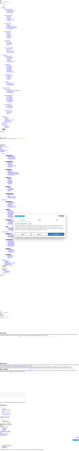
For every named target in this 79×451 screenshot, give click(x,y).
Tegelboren (10, 183)
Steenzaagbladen (11, 243)
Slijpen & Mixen (8, 254)
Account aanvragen (3, 150)
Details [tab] (39, 219)
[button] (39, 139)
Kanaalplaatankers (11, 215)
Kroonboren (10, 180)
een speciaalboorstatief (32, 367)
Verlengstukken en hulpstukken (13, 173)
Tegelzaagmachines (11, 236)
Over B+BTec (5, 267)
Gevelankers (10, 222)
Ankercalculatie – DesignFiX (10, 262)
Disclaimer (4, 446)
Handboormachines (11, 157)
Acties (4, 265)
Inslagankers (10, 214)
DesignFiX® (7, 272)
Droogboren (10, 178)
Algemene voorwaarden (6, 445)
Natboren (9, 179)
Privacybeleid (4, 447)
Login (1, 432)
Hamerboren (7, 186)
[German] (2, 142)
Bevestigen (4, 199)
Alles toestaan (56, 234)
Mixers (9, 257)
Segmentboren (10, 181)
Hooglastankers (10, 213)
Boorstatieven (10, 164)
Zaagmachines (8, 233)
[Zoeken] (1, 148)
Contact (3, 273)
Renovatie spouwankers (12, 216)
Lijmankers (10, 204)
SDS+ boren (10, 187)
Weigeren (23, 234)
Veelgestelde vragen (3, 434)
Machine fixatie (10, 171)
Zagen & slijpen (5, 231)
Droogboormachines (11, 158)
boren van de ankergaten (6, 364)
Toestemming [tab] (22, 219)
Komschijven (10, 256)
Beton (9, 195)
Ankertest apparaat (11, 229)
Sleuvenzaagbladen (11, 244)
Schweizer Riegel (11, 220)
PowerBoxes (10, 166)
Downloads (4, 270)
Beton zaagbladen (11, 242)
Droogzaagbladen (11, 241)
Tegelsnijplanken (11, 249)
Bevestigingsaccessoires (12, 206)
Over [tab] (57, 219)
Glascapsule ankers (11, 202)
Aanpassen (39, 234)
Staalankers (7, 209)
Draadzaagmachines (11, 235)
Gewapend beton (11, 194)
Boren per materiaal (9, 193)
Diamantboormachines (12, 156)
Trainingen (7, 261)
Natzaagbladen (10, 240)
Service (6, 226)
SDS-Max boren (11, 188)
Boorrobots (10, 163)
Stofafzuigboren (11, 189)
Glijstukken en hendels (12, 165)
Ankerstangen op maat (12, 228)
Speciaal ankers (8, 219)
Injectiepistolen (10, 205)
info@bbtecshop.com (6, 414)
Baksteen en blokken (11, 196)
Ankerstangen (10, 210)
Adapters (9, 170)
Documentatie (7, 271)
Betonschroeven (11, 211)
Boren (3, 153)
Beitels (9, 190)
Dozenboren (10, 182)
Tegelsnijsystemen (11, 250)
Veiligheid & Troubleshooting (13, 172)
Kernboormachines (9, 155)
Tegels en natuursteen (12, 197)
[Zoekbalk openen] (0, 311)
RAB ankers (10, 221)
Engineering (7, 260)
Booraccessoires (8, 169)
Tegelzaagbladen (11, 245)
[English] (2, 141)
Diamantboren (8, 177)
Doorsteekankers (11, 212)
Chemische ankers (8, 201)
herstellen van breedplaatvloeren (20, 365)
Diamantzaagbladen (9, 239)
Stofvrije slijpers (11, 255)
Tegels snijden (8, 248)
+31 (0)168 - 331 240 (6, 412)
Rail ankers (10, 223)
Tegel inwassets (11, 251)
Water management (11, 174)
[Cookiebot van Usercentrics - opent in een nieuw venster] (59, 216)
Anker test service (11, 227)
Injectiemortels (10, 203)
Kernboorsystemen (9, 161)
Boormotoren (10, 162)
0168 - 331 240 (3, 144)
